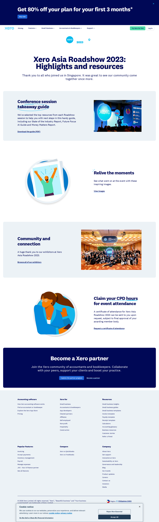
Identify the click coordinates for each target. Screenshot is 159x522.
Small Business (47, 28)
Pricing (20, 28)
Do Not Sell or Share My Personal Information (36, 518)
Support (90, 28)
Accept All (114, 517)
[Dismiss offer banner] (153, 3)
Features (31, 28)
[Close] (139, 506)
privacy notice (66, 513)
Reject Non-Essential (114, 511)
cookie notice (54, 513)
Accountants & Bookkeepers (69, 28)
